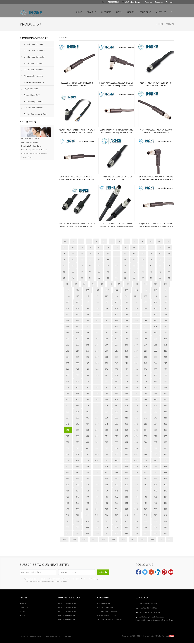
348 (97, 424)
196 (116, 339)
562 (142, 539)
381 (97, 442)
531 (165, 521)
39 (64, 260)
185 (116, 333)
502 (97, 509)
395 (126, 448)
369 (87, 436)
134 (155, 302)
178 (155, 327)
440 (136, 473)
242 (136, 363)
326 (97, 412)
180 (67, 333)
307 (126, 400)
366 (165, 430)
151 (106, 314)
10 (150, 241)
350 (116, 424)
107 (107, 290)
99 (137, 284)
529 (145, 521)
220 (136, 351)
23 (151, 247)
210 (145, 345)
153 (126, 314)
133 (145, 302)
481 (106, 497)
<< (65, 241)
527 (126, 521)
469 (97, 491)
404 (106, 454)
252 (126, 369)
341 (136, 418)
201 (165, 339)
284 (116, 387)
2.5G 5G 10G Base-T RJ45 (34, 82)
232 (145, 357)
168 (165, 320)
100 (146, 284)
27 (73, 254)
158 (67, 320)
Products (106, 12)
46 (125, 260)
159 (77, 320)
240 (116, 363)
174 (116, 327)
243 (145, 363)
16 (90, 247)
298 (145, 393)
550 (136, 533)
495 (136, 503)
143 (136, 308)
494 (126, 503)
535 (97, 527)
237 (87, 363)
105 (87, 290)
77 (169, 272)
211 (155, 345)
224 (67, 357)
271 (97, 381)
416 (116, 460)
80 (82, 278)
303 (87, 400)
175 (126, 327)
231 (136, 357)
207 (116, 345)
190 (165, 333)
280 (77, 387)
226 (87, 357)
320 (145, 406)
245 (165, 363)
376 (155, 436)
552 (155, 533)
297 (136, 393)
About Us (148, 2)
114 (68, 296)
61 (143, 266)
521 (67, 521)
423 (77, 466)
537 (116, 527)
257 (67, 375)
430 (145, 466)
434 (77, 473)
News (119, 12)
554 (64, 539)
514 (106, 515)
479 (87, 497)
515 (116, 515)
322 (165, 406)
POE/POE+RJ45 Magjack (105, 607)
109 (126, 290)
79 (73, 278)
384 (126, 442)
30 (99, 254)
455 (67, 485)
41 (82, 260)
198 (136, 339)
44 (108, 260)
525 (106, 521)
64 (169, 266)
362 (126, 430)
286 (136, 387)
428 (126, 466)
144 (145, 308)
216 (97, 351)
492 (106, 503)
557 (93, 539)
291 (77, 393)
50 (160, 260)
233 (155, 357)
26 (64, 254)
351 (126, 424)
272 (106, 381)
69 (99, 272)
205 (97, 345)
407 (136, 454)
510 (67, 515)
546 (97, 533)
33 (125, 254)
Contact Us (159, 2)
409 (155, 454)
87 (143, 278)
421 (165, 460)
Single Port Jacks (31, 88)
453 (155, 479)
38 (169, 254)
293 (97, 393)
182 (87, 333)
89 (160, 278)
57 (108, 266)
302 (77, 400)
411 (67, 460)
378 (67, 442)
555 (74, 539)
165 (136, 320)
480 (97, 497)
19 (116, 247)
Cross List (161, 12)
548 (116, 533)
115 (77, 296)
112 (155, 290)
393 (106, 448)
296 (126, 393)
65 (64, 272)
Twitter (145, 572)
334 (67, 418)
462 (136, 485)
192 (77, 339)
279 (67, 387)
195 (106, 339)
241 (126, 363)
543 (67, 533)
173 (106, 327)
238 (97, 363)
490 (87, 503)
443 (165, 473)
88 (151, 278)
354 (155, 424)
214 (77, 351)
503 (106, 509)
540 (145, 527)
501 (87, 509)
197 (126, 339)
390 (77, 448)
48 (143, 260)
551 (145, 533)
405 (116, 454)
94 (93, 284)
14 (73, 247)
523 (87, 521)
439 (126, 473)
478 (77, 497)
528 (136, 521)
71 (116, 272)
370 (97, 436)
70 (108, 272)
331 (145, 412)
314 (87, 406)
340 (126, 418)
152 (116, 314)
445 (77, 479)
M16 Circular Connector (34, 50)
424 (87, 466)
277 (155, 381)
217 (106, 351)
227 (97, 357)
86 (134, 278)
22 (143, 247)
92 (76, 284)
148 (77, 314)
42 (90, 260)
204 (87, 345)
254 (145, 369)
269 (77, 381)
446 (87, 479)
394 (116, 448)
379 (77, 442)
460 (116, 485)
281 (87, 387)
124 (165, 296)
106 (97, 290)
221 (145, 351)
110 (136, 290)
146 (165, 308)
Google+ (151, 572)
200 (155, 339)
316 (106, 406)
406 (126, 454)
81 (90, 278)
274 (126, 381)
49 (151, 260)
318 (126, 406)
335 (77, 418)
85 (125, 278)
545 (87, 533)
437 (106, 473)
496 (145, 503)
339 (116, 418)
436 (97, 473)
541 (155, 527)
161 (97, 320)
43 (99, 260)
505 (126, 509)
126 (77, 302)
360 (106, 430)
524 (97, 521)
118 (106, 296)
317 (116, 406)
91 (67, 284)
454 (165, 479)
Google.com (66, 636)
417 (126, 460)
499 (67, 509)
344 (165, 418)
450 (126, 479)
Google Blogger (51, 636)
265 (145, 375)
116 (87, 296)
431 (155, 466)
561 (132, 539)
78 (64, 278)
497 (155, 503)
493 (116, 503)
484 (136, 497)
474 (145, 491)
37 (160, 254)
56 (99, 266)
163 (116, 320)
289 (165, 387)
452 (145, 479)
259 (87, 375)
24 (160, 247)
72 (125, 272)
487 (165, 497)
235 (67, 363)
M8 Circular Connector (34, 63)
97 (119, 284)
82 (99, 278)
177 (145, 327)
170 (77, 327)
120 (125, 296)
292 (87, 393)
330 (136, 412)
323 (67, 412)
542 (165, 527)
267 (165, 375)
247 (77, 369)
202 (67, 345)
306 (116, 400)
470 (106, 491)
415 (106, 460)
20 (125, 247)
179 (165, 327)
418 (136, 460)
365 (155, 430)
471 (116, 491)
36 (151, 254)
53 (73, 266)
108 (116, 290)
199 (145, 339)
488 (67, 503)
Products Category (34, 38)
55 (90, 266)
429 (136, 466)
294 (106, 393)
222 (155, 351)
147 (67, 314)
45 (116, 260)
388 (165, 442)
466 (67, 491)
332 (155, 412)
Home (79, 12)
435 (87, 473)
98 (128, 284)
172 (97, 327)
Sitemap (23, 615)
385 (136, 442)
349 (106, 424)
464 (155, 485)
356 (67, 430)
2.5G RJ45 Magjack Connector (108, 615)
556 (84, 539)
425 (97, 466)
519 (155, 515)
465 (165, 485)
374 (136, 436)
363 (136, 430)
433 (67, 473)
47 (134, 260)
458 (97, 485)
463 (145, 485)
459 (106, 485)
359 (97, 430)
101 (155, 284)
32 (116, 254)
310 (155, 400)
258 (77, 375)
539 (136, 527)
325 (87, 412)
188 (145, 333)
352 (136, 424)
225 (77, 357)
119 (116, 296)
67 (82, 272)
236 (77, 363)
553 (165, 533)
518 (145, 515)
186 (126, 333)
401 (77, 454)
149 (87, 314)
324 (77, 412)
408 (145, 454)
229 (116, 357)
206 (106, 345)
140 (106, 308)
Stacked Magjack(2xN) (33, 101)
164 (126, 320)
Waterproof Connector (33, 76)
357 (77, 430)
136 (67, 308)
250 (106, 369)
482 (116, 497)
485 (145, 497)
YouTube (170, 572)
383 (116, 442)
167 (155, 320)
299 (155, 393)
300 (165, 393)
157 (165, 314)
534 (87, 527)
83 (108, 278)
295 (116, 393)
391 (87, 448)
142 (126, 308)
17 (99, 247)
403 (97, 454)
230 (126, 357)
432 (165, 466)
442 (155, 473)
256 (165, 369)
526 (116, 521)
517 (136, 515)
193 (87, 339)
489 (77, 503)
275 (136, 381)
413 (87, 460)
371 (106, 436)
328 (116, 412)
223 (165, 351)
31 (108, 254)
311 (165, 400)
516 (126, 515)
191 (67, 339)
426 (106, 466)
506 (136, 509)
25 (169, 247)
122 (145, 296)
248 (87, 369)
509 (165, 509)
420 (155, 460)
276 (145, 381)
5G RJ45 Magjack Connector (107, 611)
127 (87, 302)
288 (155, 387)
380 (87, 442)
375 (145, 436)
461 (126, 485)
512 (87, 515)
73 (134, 272)
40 (73, 260)
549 (126, 533)
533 (77, 527)
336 (87, 418)
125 (67, 302)
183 (97, 333)
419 (145, 460)
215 (87, 351)
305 (106, 400)
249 (97, 369)
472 (126, 491)
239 (106, 363)
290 (67, 393)
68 (90, 272)
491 (97, 503)
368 (77, 436)
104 (77, 290)
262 (116, 375)
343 (155, 418)
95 (102, 284)
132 (136, 302)
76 (160, 272)
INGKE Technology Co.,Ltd (145, 636)
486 (155, 497)
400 (67, 454)
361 (116, 430)
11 (159, 241)
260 (97, 375)
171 (87, 327)
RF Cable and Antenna (33, 107)
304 (97, 400)
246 (67, 369)
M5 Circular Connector (34, 69)
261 (106, 375)
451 (136, 479)
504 (116, 509)
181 (77, 333)
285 (126, 387)
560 (123, 539)
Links (23, 636)
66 (73, 272)
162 (106, 320)
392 (97, 448)
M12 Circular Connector (34, 57)
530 (155, 521)
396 (136, 448)
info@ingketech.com (132, 2)
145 (155, 308)
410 (165, 454)
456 (77, 485)
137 (77, 308)
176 (136, 327)
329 (126, 412)
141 (116, 308)
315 (97, 406)
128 (97, 302)
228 (106, 357)
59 (125, 266)
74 (143, 272)
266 (155, 375)
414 (96, 460)
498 (165, 503)
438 (116, 473)
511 (77, 515)
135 (165, 302)
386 (145, 442)
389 (67, 448)
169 (67, 327)
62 (151, 266)
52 (64, 266)
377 (165, 436)
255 (155, 369)
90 (169, 278)
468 (87, 491)
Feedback (169, 2)
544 (77, 533)
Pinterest (164, 572)
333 (165, 412)
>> (169, 539)
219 (126, 351)
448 (106, 479)
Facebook (138, 572)
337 (97, 418)
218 (116, 351)
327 (106, 412)
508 (155, 509)
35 (143, 254)
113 (165, 290)
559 (113, 539)
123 (155, 296)
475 (155, 491)
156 (155, 314)
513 (96, 515)
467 (77, 491)
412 (77, 460)
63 (160, 266)
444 (67, 479)
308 (136, 400)
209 (136, 345)
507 (145, 509)
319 (136, 406)
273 (116, 381)
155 (145, 314)
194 (97, 339)
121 (135, 296)
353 (145, 424)
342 (145, 418)
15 (82, 247)
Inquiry (130, 12)
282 (97, 387)
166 (145, 320)
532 (67, 527)
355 (165, 424)
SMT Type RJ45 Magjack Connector (109, 619)
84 (116, 278)
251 (116, 369)
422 (67, 466)
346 (77, 424)
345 (67, 424)
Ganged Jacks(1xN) (32, 95)
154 (136, 314)
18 (108, 247)
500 (77, 509)
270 (87, 381)
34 (134, 254)
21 (134, 247)
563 (152, 539)
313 (77, 406)
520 (165, 515)
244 (155, 363)
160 (87, 320)
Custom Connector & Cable (36, 114)
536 (106, 527)
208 (126, 345)
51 (169, 260)
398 (155, 448)
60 (134, 266)
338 (106, 418)
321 (155, 406)
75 (151, 272)
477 (67, 497)
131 (126, 302)
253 (136, 369)
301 (67, 400)
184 (106, 333)
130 (116, 302)
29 (90, 254)
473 (136, 491)
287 (145, 387)
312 (67, 406)
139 (97, 308)
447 (97, 479)
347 (87, 424)
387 (155, 442)
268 (67, 381)
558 (103, 539)
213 (67, 351)
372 (116, 436)
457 (87, 485)
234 (165, 357)
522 (77, 521)
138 (87, 308)
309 (145, 400)
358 (87, 430)
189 (155, 333)
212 (165, 345)
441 (145, 473)
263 (126, 375)
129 (106, 302)
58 (116, 266)
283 (106, 387)
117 (96, 296)
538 (126, 527)
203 (77, 345)
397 (145, 448)
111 (145, 290)
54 (82, 266)
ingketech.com (35, 636)
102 (165, 284)
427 (116, 466)
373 (126, 436)
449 (116, 479)
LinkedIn (157, 572)
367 (67, 436)
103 (68, 290)
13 (64, 247)
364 (145, 430)
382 (106, 442)
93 (84, 284)
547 (106, 533)
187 (136, 333)
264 (136, 375)
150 (97, 314)
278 (165, 381)
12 (168, 241)
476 (165, 491)
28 (82, 254)
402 (87, 454)
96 (111, 284)
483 (126, 497)
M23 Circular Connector (34, 44)
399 (165, 448)
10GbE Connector (103, 603)
